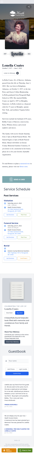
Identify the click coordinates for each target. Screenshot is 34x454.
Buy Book (20, 313)
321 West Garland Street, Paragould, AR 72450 (15, 210)
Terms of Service (22, 446)
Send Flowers (23, 258)
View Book (9, 313)
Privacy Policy (11, 446)
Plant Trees (24, 215)
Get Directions (10, 215)
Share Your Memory (12, 342)
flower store (24, 166)
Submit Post (17, 373)
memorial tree (25, 163)
